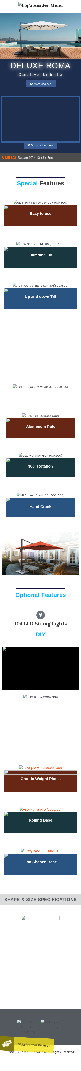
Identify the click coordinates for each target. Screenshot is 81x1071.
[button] (13, 1027)
